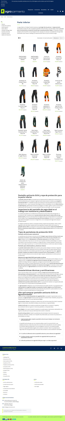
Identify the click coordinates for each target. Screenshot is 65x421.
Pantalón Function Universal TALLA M (34, 107)
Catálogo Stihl (6, 357)
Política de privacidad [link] (39, 384)
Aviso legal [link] (37, 386)
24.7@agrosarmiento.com (9, 407)
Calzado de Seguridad (7, 30)
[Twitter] (54, 348)
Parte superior (5, 27)
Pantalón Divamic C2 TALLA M (34, 82)
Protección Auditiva (6, 25)
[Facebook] (51, 348)
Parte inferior (5, 28)
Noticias (5, 374)
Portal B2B (3, 5)
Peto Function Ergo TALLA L (59, 131)
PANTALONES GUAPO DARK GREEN (22, 58)
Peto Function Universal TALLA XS (47, 156)
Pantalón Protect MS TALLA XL (59, 58)
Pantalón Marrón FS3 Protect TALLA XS (58, 107)
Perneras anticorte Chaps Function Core (59, 157)
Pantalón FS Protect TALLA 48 (22, 82)
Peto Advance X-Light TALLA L (22, 155)
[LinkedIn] (61, 348)
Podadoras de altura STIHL (8, 364)
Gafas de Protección (6, 34)
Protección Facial (6, 33)
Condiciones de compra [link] (8, 384)
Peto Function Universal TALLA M (35, 156)
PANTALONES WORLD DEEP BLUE (34, 58)
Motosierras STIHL (7, 359)
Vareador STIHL (6, 370)
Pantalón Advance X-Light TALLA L (46, 106)
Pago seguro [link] (5, 386)
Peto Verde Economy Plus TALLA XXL (47, 132)
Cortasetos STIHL (6, 366)
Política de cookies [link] (38, 382)
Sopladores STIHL (6, 363)
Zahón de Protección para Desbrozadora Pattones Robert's (23, 183)
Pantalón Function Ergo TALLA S (22, 106)
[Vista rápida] (23, 54)
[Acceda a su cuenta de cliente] (60, 11)
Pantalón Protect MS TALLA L (47, 82)
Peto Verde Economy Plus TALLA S (35, 132)
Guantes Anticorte (6, 31)
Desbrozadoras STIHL (7, 361)
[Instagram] (58, 348)
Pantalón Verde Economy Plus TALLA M (22, 132)
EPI (1, 21)
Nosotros (5, 392)
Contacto (5, 394)
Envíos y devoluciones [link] (7, 382)
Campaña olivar (6, 376)
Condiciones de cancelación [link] (9, 388)
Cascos (3, 24)
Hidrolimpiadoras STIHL (8, 368)
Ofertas (4, 372)
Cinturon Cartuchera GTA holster (46, 58)
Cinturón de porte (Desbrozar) (58, 82)
